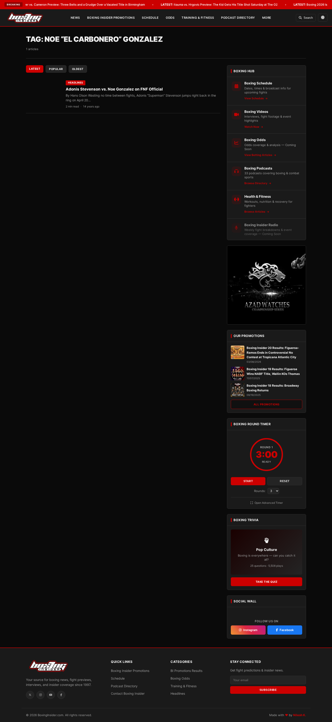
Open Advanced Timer (268, 502)
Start (248, 481)
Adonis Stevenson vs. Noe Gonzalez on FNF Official (114, 89)
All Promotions (267, 404)
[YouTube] (51, 695)
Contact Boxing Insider (128, 693)
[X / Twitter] (30, 695)
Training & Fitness (198, 17)
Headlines (75, 82)
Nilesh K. (299, 715)
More (266, 17)
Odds (170, 17)
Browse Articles (255, 211)
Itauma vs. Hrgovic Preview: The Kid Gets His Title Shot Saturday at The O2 (219, 4)
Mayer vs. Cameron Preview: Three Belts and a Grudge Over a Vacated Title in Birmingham (76, 4)
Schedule (150, 17)
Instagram (250, 630)
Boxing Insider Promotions (111, 17)
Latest (34, 68)
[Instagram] (40, 695)
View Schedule (254, 98)
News (75, 17)
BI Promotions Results (186, 671)
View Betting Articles (258, 155)
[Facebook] (61, 695)
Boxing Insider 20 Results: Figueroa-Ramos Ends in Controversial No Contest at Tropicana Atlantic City (273, 352)
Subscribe (268, 690)
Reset (285, 481)
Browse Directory (256, 183)
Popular (56, 69)
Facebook (287, 630)
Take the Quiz (267, 581)
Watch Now (252, 126)
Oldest (78, 69)
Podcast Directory (238, 17)
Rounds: (260, 491)
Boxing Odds (180, 678)
